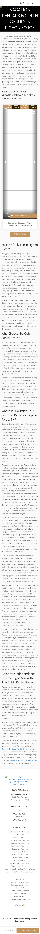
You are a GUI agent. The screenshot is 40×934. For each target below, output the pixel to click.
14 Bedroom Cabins (20, 855)
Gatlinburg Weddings (20, 846)
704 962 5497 (20, 820)
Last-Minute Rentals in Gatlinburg (20, 872)
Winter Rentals (20, 860)
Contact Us (20, 888)
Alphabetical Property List (20, 899)
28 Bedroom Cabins (20, 858)
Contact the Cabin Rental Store (14, 749)
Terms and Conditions (20, 891)
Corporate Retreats (20, 849)
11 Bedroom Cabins (20, 852)
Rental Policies (20, 894)
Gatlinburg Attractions (20, 885)
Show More (20, 234)
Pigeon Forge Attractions (20, 882)
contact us (8, 930)
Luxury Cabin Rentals (20, 840)
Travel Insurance (20, 896)
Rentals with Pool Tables (20, 863)
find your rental (27, 930)
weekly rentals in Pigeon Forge (24, 760)
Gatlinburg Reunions (20, 843)
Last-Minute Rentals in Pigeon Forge (20, 869)
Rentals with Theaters (20, 866)
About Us (20, 879)
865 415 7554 (20, 814)
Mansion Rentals (20, 838)
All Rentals (20, 835)
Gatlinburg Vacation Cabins (20, 832)
